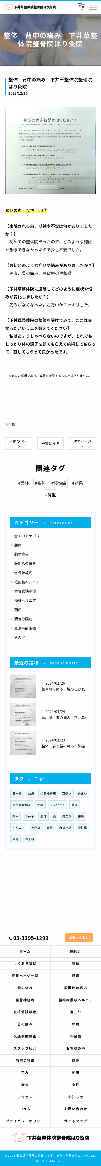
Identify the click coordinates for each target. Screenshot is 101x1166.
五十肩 (17, 793)
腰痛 (17, 545)
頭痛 (17, 609)
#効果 (77, 483)
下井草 (29, 816)
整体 (43, 816)
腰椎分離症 (23, 618)
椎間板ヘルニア (27, 582)
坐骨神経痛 (23, 572)
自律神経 (65, 828)
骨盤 (50, 828)
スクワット (57, 805)
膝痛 (74, 805)
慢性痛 (82, 828)
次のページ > (82, 443)
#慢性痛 (58, 483)
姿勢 (15, 839)
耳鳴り (66, 793)
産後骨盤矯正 (21, 805)
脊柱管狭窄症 (25, 591)
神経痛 (35, 828)
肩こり (66, 816)
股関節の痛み (25, 563)
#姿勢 (40, 483)
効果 (15, 816)
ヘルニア (18, 828)
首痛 (31, 793)
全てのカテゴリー (28, 535)
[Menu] (93, 6)
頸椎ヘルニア (25, 600)
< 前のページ (18, 443)
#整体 (23, 483)
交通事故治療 (25, 628)
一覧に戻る (50, 443)
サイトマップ (76, 1120)
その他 (10, 423)
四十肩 (29, 839)
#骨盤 (50, 494)
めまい (82, 793)
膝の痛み (21, 554)
